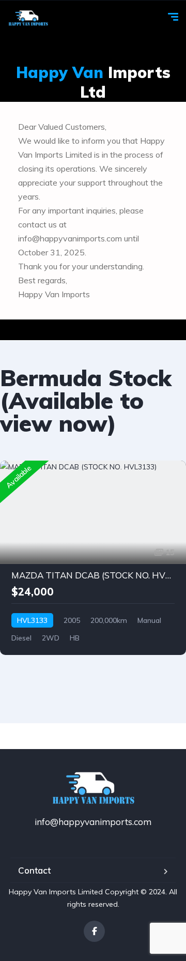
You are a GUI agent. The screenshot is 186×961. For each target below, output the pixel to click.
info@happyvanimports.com (93, 821)
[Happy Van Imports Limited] (28, 18)
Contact (34, 870)
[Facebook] (94, 931)
